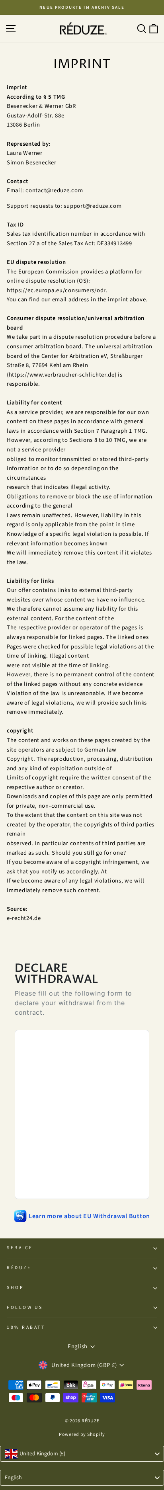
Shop (15, 1287)
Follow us (25, 1307)
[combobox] (82, 1454)
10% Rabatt (26, 1327)
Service (20, 1247)
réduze (19, 1267)
